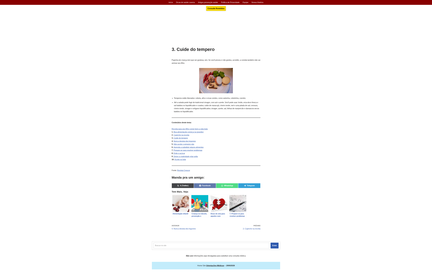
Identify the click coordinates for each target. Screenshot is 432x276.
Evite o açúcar (179, 153)
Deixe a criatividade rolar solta (186, 156)
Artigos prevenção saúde (208, 2)
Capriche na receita (181, 135)
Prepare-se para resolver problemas (188, 150)
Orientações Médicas (171, 273)
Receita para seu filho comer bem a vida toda (190, 129)
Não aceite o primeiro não (184, 144)
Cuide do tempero (181, 138)
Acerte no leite (180, 159)
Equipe (245, 2)
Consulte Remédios (216, 8)
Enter (274, 245)
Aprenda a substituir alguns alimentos (188, 147)
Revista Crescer (183, 170)
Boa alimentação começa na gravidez (189, 132)
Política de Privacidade (230, 2)
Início (171, 2)
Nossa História (257, 2)
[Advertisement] (216, 30)
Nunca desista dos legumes (185, 141)
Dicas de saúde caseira (185, 2)
